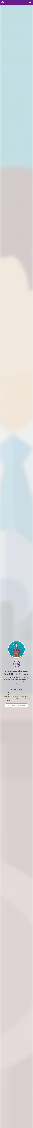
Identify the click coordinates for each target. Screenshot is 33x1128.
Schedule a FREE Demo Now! (16, 705)
